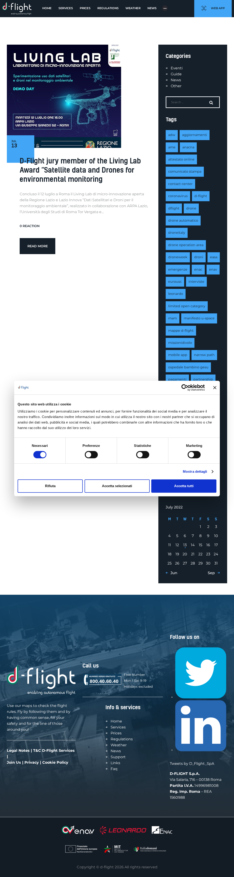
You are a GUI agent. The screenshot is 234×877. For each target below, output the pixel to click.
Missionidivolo (180, 343)
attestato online (181, 159)
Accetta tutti (184, 486)
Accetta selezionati (117, 486)
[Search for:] (193, 102)
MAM (172, 318)
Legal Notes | (20, 750)
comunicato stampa (184, 171)
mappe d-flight (181, 331)
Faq (114, 769)
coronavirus (178, 196)
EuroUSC (175, 282)
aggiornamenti (194, 135)
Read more (37, 246)
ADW (171, 135)
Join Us (14, 762)
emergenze (177, 269)
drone (191, 208)
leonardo (175, 294)
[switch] (91, 454)
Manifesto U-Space (199, 318)
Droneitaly (176, 233)
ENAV (213, 269)
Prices (116, 733)
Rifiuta (50, 486)
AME (172, 147)
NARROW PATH (204, 355)
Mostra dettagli (195, 471)
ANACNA (188, 147)
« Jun (172, 573)
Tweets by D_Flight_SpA (192, 763)
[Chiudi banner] (214, 387)
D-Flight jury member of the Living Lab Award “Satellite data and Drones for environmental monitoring (80, 170)
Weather (119, 745)
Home (116, 721)
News (176, 80)
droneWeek (177, 257)
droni (198, 257)
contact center (180, 184)
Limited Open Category (186, 306)
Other (176, 86)
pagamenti (177, 379)
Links (115, 763)
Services (118, 727)
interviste (196, 282)
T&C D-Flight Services (54, 750)
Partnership (203, 379)
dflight (173, 208)
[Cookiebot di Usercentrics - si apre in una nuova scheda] (185, 387)
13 (185, 545)
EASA (213, 257)
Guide (176, 74)
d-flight (200, 196)
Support (118, 757)
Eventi (177, 68)
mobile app (177, 355)
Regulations (122, 739)
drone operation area (185, 245)
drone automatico (183, 220)
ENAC (198, 269)
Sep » (213, 573)
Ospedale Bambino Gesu (188, 367)
